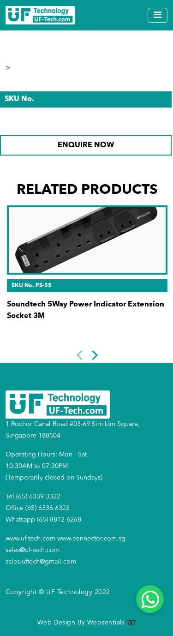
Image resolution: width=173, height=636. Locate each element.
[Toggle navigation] (157, 15)
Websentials (106, 622)
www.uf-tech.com (30, 538)
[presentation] (81, 355)
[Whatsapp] (150, 599)
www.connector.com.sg (91, 538)
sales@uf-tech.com (33, 550)
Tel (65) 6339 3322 (33, 496)
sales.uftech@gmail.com (41, 561)
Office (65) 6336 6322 (38, 508)
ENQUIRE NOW (86, 145)
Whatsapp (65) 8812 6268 (43, 519)
